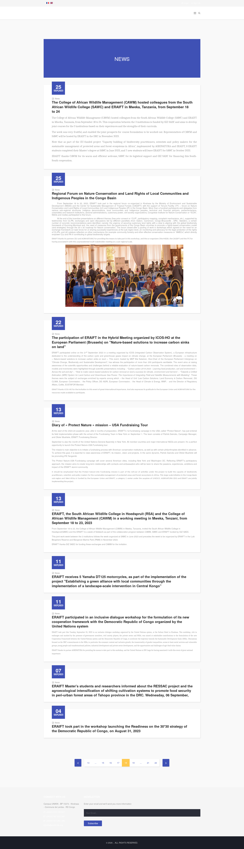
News (57, 98)
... (95, 762)
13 (88, 762)
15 (103, 762)
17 (118, 762)
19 (133, 762)
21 (148, 762)
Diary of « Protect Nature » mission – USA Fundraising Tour (100, 424)
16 (110, 762)
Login (186, 3)
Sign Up (196, 3)
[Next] (166, 763)
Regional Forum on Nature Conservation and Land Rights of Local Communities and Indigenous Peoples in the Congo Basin (120, 195)
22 (156, 762)
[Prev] (78, 763)
